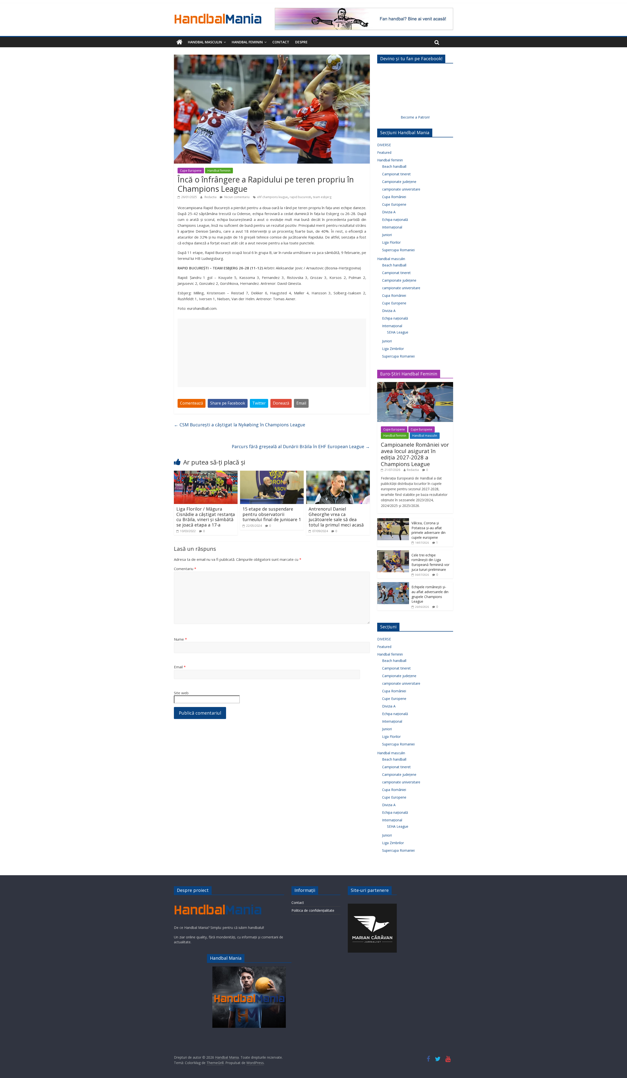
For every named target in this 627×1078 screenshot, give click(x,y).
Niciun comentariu (237, 197)
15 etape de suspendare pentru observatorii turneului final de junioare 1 (271, 514)
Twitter (259, 403)
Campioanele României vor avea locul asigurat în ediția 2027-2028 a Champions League (415, 454)
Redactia (211, 197)
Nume (180, 639)
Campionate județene (399, 181)
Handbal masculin (205, 42)
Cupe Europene (191, 170)
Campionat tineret (396, 174)
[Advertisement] (272, 353)
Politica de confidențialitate (312, 910)
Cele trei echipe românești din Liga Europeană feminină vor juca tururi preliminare (430, 562)
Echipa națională (395, 219)
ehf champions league (272, 197)
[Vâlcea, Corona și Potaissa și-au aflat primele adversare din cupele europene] (393, 520)
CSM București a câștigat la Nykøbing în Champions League (239, 425)
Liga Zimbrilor (393, 348)
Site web (181, 692)
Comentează (191, 403)
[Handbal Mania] (179, 42)
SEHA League (397, 332)
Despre (301, 42)
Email (301, 403)
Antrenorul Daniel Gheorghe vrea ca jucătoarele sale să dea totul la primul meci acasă (336, 517)
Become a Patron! (415, 117)
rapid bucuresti (300, 197)
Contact (280, 42)
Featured (384, 152)
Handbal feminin (247, 42)
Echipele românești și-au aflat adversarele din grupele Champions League (429, 594)
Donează (281, 403)
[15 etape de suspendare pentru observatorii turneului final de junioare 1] (272, 473)
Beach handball (394, 166)
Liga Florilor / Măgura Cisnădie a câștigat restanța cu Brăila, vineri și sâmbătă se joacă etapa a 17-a (205, 517)
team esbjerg (322, 197)
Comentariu (185, 568)
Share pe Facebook (227, 403)
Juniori (387, 234)
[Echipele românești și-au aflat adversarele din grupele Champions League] (393, 584)
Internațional (392, 227)
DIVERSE (384, 145)
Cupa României (394, 196)
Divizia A (389, 212)
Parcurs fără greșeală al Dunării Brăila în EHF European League (301, 446)
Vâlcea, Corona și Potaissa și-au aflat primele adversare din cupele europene (428, 530)
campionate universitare (401, 189)
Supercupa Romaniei (398, 250)
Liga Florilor (391, 242)
